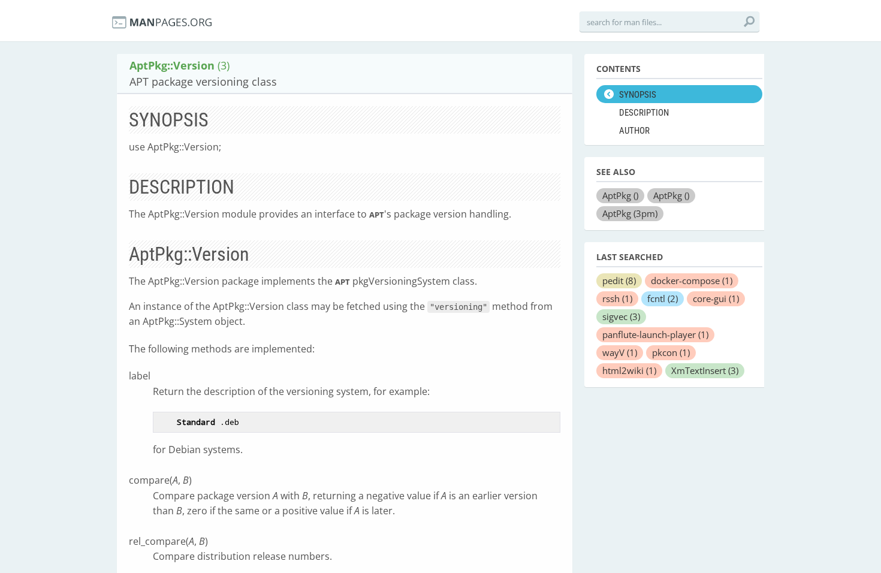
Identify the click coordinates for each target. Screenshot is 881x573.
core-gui (716, 298)
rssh (617, 298)
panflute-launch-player (655, 334)
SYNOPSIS (637, 94)
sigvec (621, 316)
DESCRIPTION (644, 112)
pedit (619, 280)
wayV (619, 352)
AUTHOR (634, 130)
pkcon (671, 352)
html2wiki (629, 370)
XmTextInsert (704, 370)
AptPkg (620, 195)
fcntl (662, 298)
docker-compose (691, 280)
